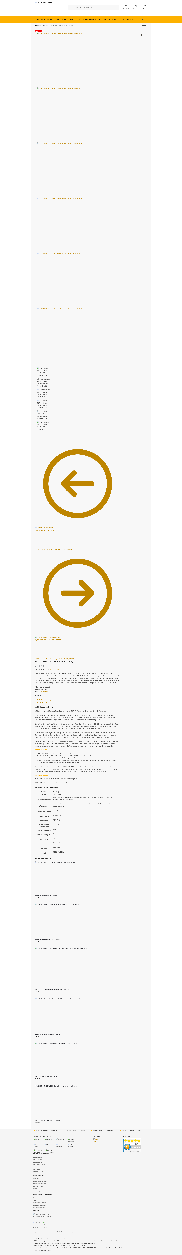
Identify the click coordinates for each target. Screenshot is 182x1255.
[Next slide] (35, 366)
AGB (34, 1200)
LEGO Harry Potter (39, 1164)
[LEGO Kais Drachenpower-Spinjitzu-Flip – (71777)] (61, 967)
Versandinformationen (40, 1183)
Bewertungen (37, 1191)
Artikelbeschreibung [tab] (44, 700)
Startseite (38, 25)
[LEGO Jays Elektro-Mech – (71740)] (56, 1058)
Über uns (36, 1178)
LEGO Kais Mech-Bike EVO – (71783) (47, 939)
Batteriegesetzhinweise (40, 1205)
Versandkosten (55, 669)
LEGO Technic (37, 1159)
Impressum (36, 1197)
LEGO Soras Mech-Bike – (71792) (46, 895)
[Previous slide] (37, 366)
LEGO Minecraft (38, 1172)
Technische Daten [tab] (43, 702)
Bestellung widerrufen (39, 1186)
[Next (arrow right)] (37, 440)
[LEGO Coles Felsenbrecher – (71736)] (57, 1101)
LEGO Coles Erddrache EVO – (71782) (48, 1034)
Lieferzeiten (119, 1241)
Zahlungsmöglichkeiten (40, 1181)
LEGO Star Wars (38, 1157)
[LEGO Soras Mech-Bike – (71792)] (56, 877)
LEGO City (36, 1169)
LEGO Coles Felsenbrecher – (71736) (47, 1120)
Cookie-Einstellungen (67, 1232)
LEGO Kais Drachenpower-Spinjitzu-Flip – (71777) (52, 989)
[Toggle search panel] (63, 7)
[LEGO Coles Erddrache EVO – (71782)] (57, 1015)
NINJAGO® (44, 691)
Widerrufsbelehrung (39, 1207)
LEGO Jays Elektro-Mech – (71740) (46, 1076)
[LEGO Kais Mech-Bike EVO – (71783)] (57, 920)
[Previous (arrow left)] (35, 440)
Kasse (145, 9)
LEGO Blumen (37, 1167)
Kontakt (35, 1188)
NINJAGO (45, 25)
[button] (144, 27)
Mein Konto (126, 9)
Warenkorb (136, 9)
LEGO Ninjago (37, 1162)
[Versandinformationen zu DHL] (98, 1140)
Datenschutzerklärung (40, 1202)
